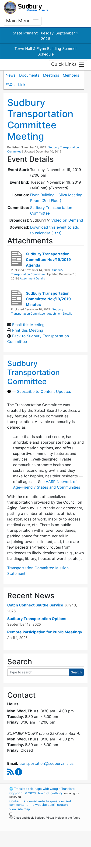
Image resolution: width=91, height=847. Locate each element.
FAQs (10, 84)
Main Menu (19, 20)
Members (71, 75)
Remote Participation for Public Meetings (44, 632)
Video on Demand (67, 220)
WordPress (30, 822)
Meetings (51, 75)
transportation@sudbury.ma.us (46, 763)
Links (22, 84)
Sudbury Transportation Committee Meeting (40, 119)
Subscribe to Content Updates (44, 391)
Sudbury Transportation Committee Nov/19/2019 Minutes (48, 299)
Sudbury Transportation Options (36, 618)
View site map (19, 809)
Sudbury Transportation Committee (33, 372)
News (10, 75)
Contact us (17, 801)
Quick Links (64, 64)
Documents (29, 75)
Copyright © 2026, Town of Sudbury (36, 793)
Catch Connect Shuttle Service (35, 605)
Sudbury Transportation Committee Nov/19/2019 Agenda (48, 259)
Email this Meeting (28, 324)
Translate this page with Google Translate (42, 789)
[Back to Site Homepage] (26, 7)
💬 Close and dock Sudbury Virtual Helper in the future (44, 817)
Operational (38, 844)
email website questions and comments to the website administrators (40, 802)
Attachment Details (32, 278)
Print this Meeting (27, 330)
